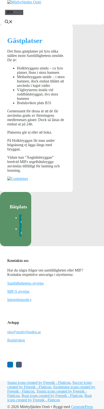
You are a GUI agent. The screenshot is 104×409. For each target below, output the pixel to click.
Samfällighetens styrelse (25, 283)
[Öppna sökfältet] (9, 22)
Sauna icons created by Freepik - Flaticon (38, 383)
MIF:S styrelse (18, 291)
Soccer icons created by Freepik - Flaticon (49, 385)
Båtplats (18, 206)
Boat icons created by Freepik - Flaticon (52, 396)
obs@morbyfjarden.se (24, 332)
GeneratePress (82, 407)
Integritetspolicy (19, 300)
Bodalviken (16, 340)
